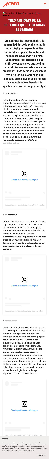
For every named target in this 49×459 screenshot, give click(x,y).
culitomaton (19, 221)
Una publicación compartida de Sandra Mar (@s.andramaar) (26, 205)
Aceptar (41, 455)
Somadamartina (11, 143)
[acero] (11, 4)
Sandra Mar (35, 103)
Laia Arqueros (38, 327)
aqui (32, 450)
